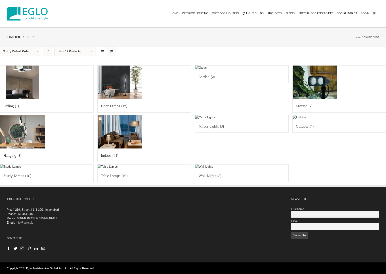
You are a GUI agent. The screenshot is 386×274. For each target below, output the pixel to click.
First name (297, 209)
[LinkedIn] (36, 248)
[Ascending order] (48, 51)
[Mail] (43, 248)
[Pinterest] (29, 248)
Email (294, 221)
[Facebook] (8, 248)
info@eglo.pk (24, 222)
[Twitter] (15, 248)
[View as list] (111, 51)
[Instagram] (22, 248)
